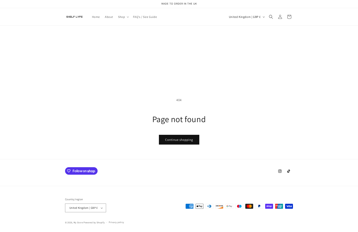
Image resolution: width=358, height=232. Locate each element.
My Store (78, 222)
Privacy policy (116, 222)
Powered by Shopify (94, 222)
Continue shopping (179, 140)
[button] (123, 16)
